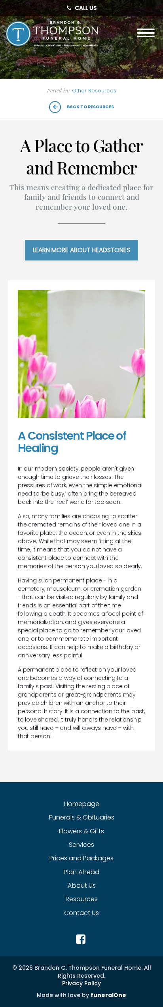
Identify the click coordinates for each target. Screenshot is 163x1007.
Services (81, 844)
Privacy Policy (81, 983)
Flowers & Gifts (81, 831)
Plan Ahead (81, 872)
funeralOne (108, 995)
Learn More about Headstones (81, 250)
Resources (82, 899)
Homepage (81, 803)
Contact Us (81, 912)
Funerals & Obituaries (81, 817)
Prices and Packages (81, 858)
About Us (82, 885)
